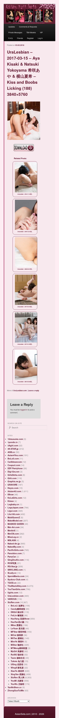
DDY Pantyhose (15, 468)
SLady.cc (12, 572)
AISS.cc (11, 452)
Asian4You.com (15, 455)
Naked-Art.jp (14, 543)
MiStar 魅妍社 (17, 644)
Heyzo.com (13, 488)
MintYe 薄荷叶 (17, 641)
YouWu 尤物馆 (17, 684)
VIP (41, 32)
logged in (23, 409)
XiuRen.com (13, 602)
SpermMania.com (16, 576)
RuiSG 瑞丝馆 (17, 654)
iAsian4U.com (14, 491)
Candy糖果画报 (18, 608)
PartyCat (12, 556)
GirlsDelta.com (15, 474)
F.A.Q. (10, 38)
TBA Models (31, 32)
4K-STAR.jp (13, 448)
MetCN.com (13, 533)
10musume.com (15, 439)
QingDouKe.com (16, 559)
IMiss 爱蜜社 (16, 625)
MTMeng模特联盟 (19, 648)
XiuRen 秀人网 (17, 677)
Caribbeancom (15, 461)
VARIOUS (12, 599)
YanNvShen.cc (15, 687)
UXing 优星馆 (17, 664)
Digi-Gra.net (13, 471)
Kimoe (11, 501)
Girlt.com (12, 478)
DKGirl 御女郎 (17, 612)
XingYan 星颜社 (18, 674)
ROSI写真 (12, 563)
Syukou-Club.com (16, 579)
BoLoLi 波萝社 (17, 605)
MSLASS (12, 540)
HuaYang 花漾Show (20, 618)
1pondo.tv (13, 442)
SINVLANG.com (15, 569)
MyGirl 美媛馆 (17, 651)
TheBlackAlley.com (17, 585)
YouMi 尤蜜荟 (17, 680)
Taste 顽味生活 (18, 657)
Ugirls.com (13, 592)
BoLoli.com (13, 458)
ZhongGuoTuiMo (16, 690)
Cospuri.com (14, 465)
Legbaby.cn (13, 504)
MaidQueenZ (14, 517)
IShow (11, 494)
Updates (11, 26)
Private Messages (15, 32)
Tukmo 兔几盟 (17, 661)
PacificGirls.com (15, 550)
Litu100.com (14, 514)
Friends (20, 38)
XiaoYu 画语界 (17, 670)
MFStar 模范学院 (18, 631)
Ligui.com (12, 510)
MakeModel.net (15, 520)
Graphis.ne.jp (14, 481)
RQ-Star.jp (12, 566)
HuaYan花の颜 (17, 621)
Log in (40, 38)
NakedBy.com (14, 546)
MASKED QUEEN (16, 523)
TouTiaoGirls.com (16, 589)
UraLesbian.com (20, 390)
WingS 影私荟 (17, 667)
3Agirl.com (13, 445)
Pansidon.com (15, 553)
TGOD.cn (12, 582)
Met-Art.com (13, 527)
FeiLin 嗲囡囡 (17, 615)
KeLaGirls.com (15, 497)
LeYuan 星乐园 (18, 628)
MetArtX (11, 530)
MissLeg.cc (13, 536)
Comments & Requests (28, 26)
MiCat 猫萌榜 (17, 635)
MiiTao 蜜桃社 (17, 638)
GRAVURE (12, 484)
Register (30, 38)
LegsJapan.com (15, 507)
